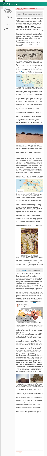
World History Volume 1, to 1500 (8, 3)
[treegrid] (9, 20)
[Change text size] (43, 7)
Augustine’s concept (24, 270)
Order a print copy (19, 452)
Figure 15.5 (21, 71)
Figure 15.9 (34, 302)
